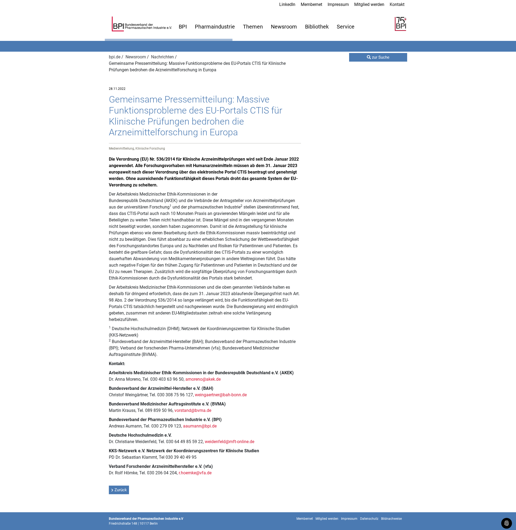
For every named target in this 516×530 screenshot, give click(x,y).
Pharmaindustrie (215, 26)
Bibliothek (317, 26)
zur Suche (380, 57)
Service (345, 26)
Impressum (338, 4)
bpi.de (115, 56)
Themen (253, 26)
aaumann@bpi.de (200, 426)
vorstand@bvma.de (192, 410)
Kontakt (397, 4)
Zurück (120, 489)
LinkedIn (287, 4)
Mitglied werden (369, 4)
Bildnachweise (391, 519)
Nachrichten (163, 56)
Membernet (311, 4)
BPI (183, 26)
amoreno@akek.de (203, 379)
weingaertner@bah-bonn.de (221, 394)
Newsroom (284, 26)
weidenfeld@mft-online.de (229, 441)
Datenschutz (369, 519)
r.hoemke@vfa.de (195, 472)
